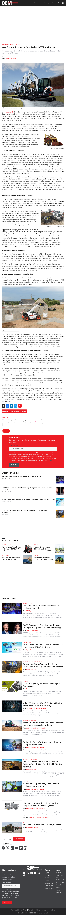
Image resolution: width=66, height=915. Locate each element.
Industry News (6, 544)
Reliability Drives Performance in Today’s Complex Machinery (42, 743)
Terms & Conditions (34, 910)
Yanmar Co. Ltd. (31, 689)
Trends (17, 44)
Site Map (52, 910)
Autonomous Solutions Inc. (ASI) (36, 728)
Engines (25, 681)
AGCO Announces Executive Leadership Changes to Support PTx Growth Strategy (27, 488)
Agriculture (27, 623)
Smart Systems (28, 603)
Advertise (14, 910)
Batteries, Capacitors (30, 759)
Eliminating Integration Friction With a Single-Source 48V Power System (40, 804)
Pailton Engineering (32, 827)
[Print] (3, 406)
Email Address (14, 445)
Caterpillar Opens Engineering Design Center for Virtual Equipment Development (25, 511)
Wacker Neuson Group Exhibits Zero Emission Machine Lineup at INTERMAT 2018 (44, 549)
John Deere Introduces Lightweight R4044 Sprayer (43, 558)
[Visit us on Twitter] (7, 848)
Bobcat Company (10, 58)
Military (25, 822)
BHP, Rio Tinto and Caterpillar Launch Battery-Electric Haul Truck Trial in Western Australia (43, 764)
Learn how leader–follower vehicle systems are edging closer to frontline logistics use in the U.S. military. (43, 831)
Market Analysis (7, 44)
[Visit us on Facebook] (3, 848)
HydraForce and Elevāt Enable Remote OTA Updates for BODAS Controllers (28, 499)
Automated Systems (29, 720)
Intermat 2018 (8, 112)
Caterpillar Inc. (31, 669)
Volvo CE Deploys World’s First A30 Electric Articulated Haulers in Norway (42, 704)
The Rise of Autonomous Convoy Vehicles (42, 825)
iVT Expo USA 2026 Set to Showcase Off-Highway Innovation (23, 476)
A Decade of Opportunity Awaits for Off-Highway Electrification (41, 785)
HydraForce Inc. (31, 650)
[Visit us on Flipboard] (21, 848)
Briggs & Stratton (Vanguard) (35, 808)
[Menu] (62, 3)
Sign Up (14, 465)
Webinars (26, 801)
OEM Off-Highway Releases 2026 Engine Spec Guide (41, 684)
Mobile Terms (52, 460)
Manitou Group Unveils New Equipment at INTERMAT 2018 (11, 549)
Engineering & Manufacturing (32, 661)
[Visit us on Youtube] (16, 848)
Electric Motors (28, 740)
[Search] (58, 3)
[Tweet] (15, 406)
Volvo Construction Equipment (36, 708)
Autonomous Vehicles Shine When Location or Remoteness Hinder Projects (43, 724)
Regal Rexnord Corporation (35, 747)
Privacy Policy (16, 462)
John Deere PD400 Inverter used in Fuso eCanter (11, 558)
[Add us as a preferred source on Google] (20, 406)
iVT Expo (29, 611)
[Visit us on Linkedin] (12, 848)
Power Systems (28, 701)
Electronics (5, 555)
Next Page (19, 839)
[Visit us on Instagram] (25, 848)
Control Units (27, 642)
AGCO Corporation (32, 630)
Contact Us (44, 910)
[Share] (7, 406)
